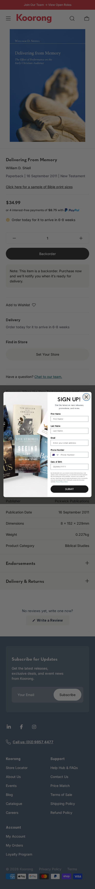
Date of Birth (56, 462)
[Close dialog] (86, 396)
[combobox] (55, 455)
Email (53, 438)
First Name (56, 414)
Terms (66, 481)
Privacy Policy (59, 481)
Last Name (55, 426)
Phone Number (58, 450)
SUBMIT (69, 489)
